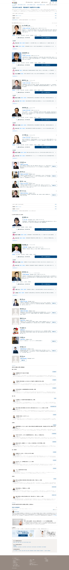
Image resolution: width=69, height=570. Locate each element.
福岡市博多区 (27, 274)
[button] (34, 49)
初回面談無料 (31, 550)
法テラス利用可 (15, 550)
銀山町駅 (30, 219)
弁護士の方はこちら (53, 0)
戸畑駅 (30, 301)
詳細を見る (54, 166)
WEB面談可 (48, 550)
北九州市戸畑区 (25, 301)
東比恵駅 (29, 358)
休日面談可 (35, 550)
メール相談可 (45, 550)
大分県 (23, 542)
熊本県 (20, 542)
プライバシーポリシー (33, 562)
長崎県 (18, 542)
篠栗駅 (30, 247)
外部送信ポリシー (32, 563)
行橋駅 (28, 320)
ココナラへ (14, 0)
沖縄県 (30, 542)
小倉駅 (33, 28)
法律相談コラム (15, 562)
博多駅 (32, 274)
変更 (55, 13)
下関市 (26, 219)
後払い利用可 (27, 550)
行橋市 (24, 320)
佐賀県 (16, 542)
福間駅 (28, 339)
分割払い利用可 (24, 550)
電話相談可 (41, 550)
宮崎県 (25, 542)
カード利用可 (19, 550)
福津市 (24, 339)
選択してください (18, 15)
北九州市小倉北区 (28, 28)
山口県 (24, 219)
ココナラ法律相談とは (16, 559)
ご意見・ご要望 (32, 559)
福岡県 (24, 28)
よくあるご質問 (15, 564)
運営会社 (46, 559)
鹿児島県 (27, 542)
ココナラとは (15, 563)
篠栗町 (26, 247)
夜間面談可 (38, 550)
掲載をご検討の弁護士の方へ (34, 564)
